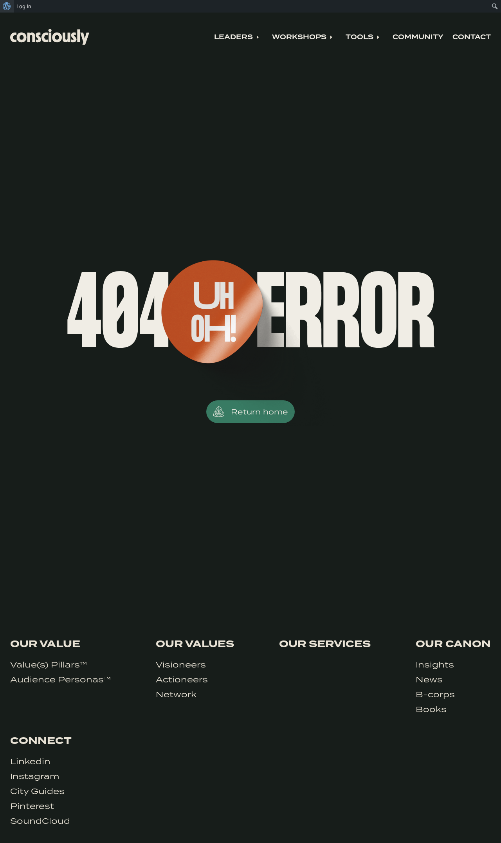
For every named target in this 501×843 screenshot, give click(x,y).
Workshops (299, 37)
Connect (41, 741)
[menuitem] (7, 6)
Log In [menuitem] (23, 6)
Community (418, 37)
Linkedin (30, 761)
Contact (471, 37)
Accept (461, 826)
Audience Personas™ (60, 679)
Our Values (195, 644)
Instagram (34, 776)
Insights (435, 664)
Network (176, 694)
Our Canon (453, 644)
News (429, 679)
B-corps (435, 694)
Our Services (325, 644)
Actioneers (182, 679)
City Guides (37, 790)
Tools (359, 37)
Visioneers (181, 664)
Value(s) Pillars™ (48, 664)
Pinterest (32, 805)
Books (431, 709)
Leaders (233, 37)
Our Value (45, 644)
